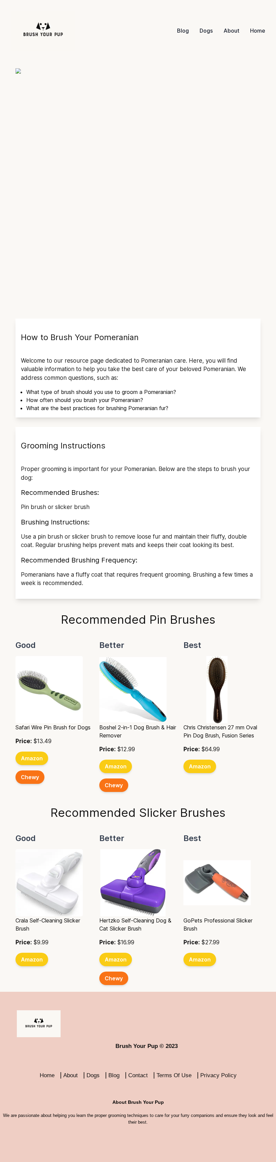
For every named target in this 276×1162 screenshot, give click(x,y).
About (231, 30)
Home (257, 30)
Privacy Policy (218, 1075)
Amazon (32, 758)
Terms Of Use (174, 1075)
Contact (138, 1075)
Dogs (206, 30)
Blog (183, 30)
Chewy (30, 777)
